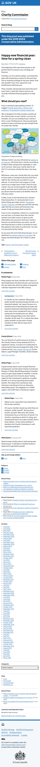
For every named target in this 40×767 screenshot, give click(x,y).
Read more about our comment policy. (13, 716)
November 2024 (8, 542)
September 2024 (8, 544)
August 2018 (7, 626)
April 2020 (6, 601)
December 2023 (8, 554)
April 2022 (6, 572)
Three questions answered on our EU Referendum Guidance (11, 253)
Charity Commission (14, 15)
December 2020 (8, 591)
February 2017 (7, 640)
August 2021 (7, 583)
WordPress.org (8, 685)
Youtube (6, 472)
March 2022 (7, 574)
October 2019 (7, 607)
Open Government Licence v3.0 (13, 745)
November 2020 (8, 593)
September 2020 (8, 595)
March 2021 (7, 589)
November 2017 (8, 632)
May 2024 (6, 548)
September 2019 (8, 609)
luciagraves (9, 296)
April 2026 (6, 531)
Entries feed (7, 681)
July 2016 (6, 650)
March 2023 (7, 564)
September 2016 (8, 646)
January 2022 (7, 577)
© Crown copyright (20, 762)
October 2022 (8, 568)
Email (24, 267)
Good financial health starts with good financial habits (20, 491)
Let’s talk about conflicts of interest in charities (18, 489)
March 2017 (7, 638)
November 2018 (8, 621)
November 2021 (8, 579)
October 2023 (8, 558)
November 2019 (8, 605)
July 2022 (6, 570)
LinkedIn (6, 267)
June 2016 (6, 652)
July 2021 (6, 585)
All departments (15, 732)
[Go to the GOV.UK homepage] (8, 3)
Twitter (6, 468)
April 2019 (6, 617)
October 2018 (7, 622)
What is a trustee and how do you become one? (18, 487)
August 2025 (7, 538)
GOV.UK (4, 732)
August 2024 (7, 546)
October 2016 (7, 644)
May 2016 (6, 654)
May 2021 (6, 587)
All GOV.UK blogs (8, 730)
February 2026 (8, 532)
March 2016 (7, 658)
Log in (5, 679)
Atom (24, 458)
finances (8, 245)
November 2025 (8, 534)
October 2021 (7, 581)
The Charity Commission (19, 19)
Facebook (25, 264)
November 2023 (8, 556)
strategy (25, 245)
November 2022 (8, 566)
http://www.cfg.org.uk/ (22, 349)
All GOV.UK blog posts (24, 730)
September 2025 (8, 536)
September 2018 (8, 624)
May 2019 (6, 615)
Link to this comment (8, 291)
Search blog (6, 25)
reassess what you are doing (22, 235)
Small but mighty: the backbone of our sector (17, 485)
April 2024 (6, 550)
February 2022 (8, 576)
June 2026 (6, 529)
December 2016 (8, 642)
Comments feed (8, 683)
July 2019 (6, 611)
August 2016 (7, 648)
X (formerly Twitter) (10, 264)
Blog (3, 11)
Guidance (22, 64)
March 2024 (7, 552)
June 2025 (6, 540)
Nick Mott (4, 64)
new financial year (17, 245)
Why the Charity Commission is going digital (29, 253)
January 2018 (7, 628)
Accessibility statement (10, 735)
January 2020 (7, 603)
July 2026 (6, 527)
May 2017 (6, 636)
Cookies (24, 735)
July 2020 (6, 597)
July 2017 (6, 634)
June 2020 (6, 599)
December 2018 (8, 619)
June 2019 (6, 613)
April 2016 (6, 656)
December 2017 (8, 630)
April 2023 (6, 562)
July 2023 (6, 560)
